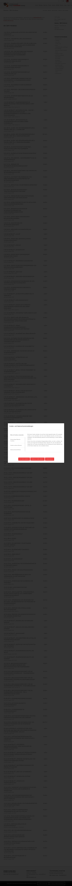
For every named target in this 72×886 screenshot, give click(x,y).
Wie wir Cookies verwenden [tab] (17, 435)
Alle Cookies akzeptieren (24, 459)
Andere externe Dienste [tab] (16, 445)
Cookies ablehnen (49, 459)
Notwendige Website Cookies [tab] (15, 440)
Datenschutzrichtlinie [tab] (15, 449)
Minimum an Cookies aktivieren (38, 459)
